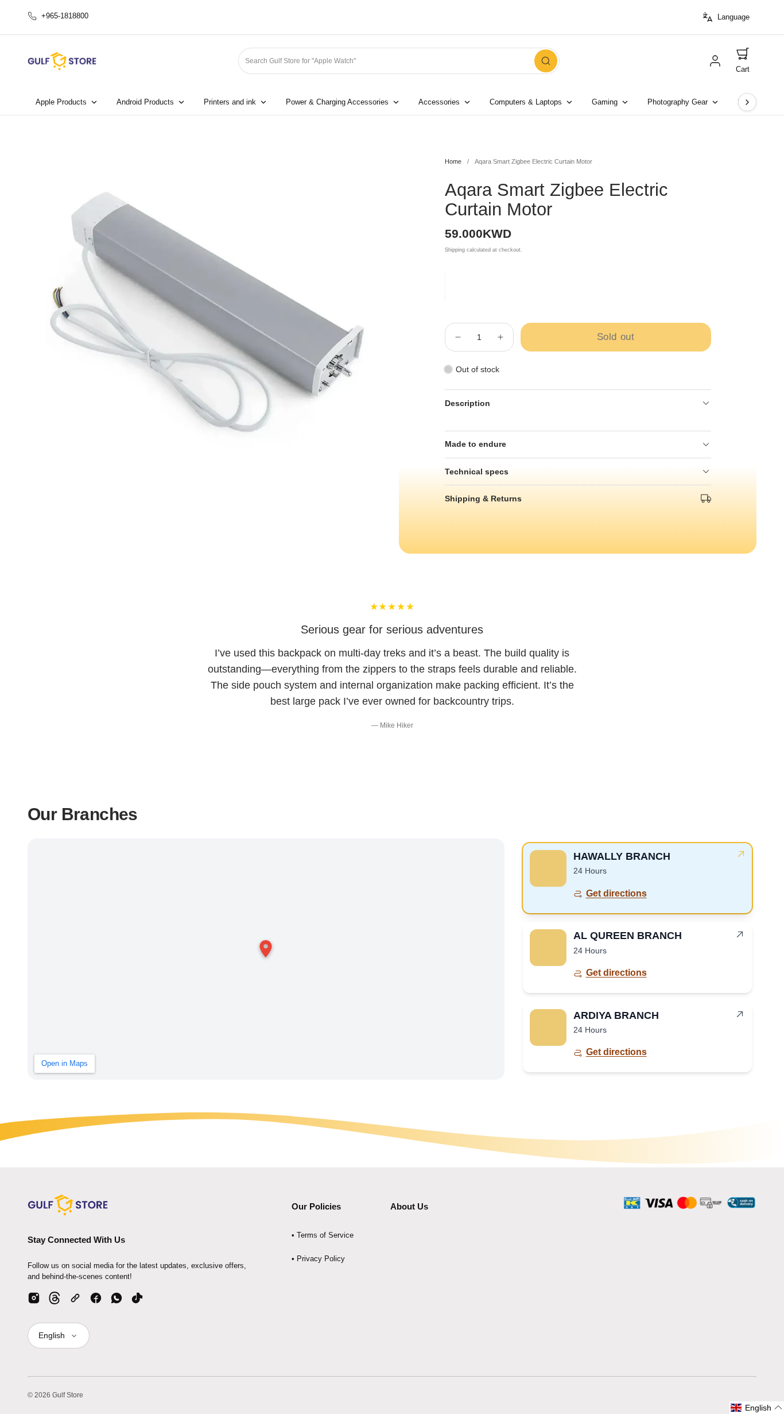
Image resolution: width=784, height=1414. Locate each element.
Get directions (616, 893)
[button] (742, 61)
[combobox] (399, 61)
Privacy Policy (321, 1258)
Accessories (439, 102)
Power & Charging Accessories (337, 102)
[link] (715, 61)
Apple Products (61, 102)
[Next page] (747, 102)
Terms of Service (325, 1235)
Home (453, 161)
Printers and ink (230, 102)
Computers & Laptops (526, 102)
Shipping (455, 250)
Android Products (145, 102)
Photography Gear (677, 102)
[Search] (545, 60)
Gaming (605, 102)
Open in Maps (64, 1063)
